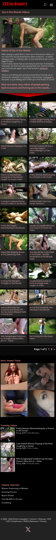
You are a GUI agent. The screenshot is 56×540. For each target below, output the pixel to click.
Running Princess (9, 492)
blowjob (48, 77)
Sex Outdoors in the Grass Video (41, 337)
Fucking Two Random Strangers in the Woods (11, 282)
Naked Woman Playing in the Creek (13, 147)
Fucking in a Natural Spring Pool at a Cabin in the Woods (13, 202)
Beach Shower (8, 495)
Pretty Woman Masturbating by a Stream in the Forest (42, 176)
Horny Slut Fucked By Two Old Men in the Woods (41, 308)
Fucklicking (6, 502)
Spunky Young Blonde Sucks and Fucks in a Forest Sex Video (42, 227)
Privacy (43, 521)
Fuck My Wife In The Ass (12, 499)
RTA (49, 519)
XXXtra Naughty (20, 519)
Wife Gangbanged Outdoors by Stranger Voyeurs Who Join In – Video (13, 338)
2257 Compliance (14, 521)
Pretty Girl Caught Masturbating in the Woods (13, 226)
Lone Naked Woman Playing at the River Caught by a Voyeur (13, 121)
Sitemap (42, 519)
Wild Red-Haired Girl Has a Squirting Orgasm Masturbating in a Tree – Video (41, 149)
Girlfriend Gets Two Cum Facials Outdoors (40, 202)
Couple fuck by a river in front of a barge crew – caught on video (40, 283)
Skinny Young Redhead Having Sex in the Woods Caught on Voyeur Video (12, 177)
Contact (33, 519)
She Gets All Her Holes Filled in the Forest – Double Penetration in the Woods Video (42, 255)
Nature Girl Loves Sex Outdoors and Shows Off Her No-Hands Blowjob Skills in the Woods (13, 310)
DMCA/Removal (30, 521)
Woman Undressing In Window (15, 488)
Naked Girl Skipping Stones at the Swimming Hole (13, 253)
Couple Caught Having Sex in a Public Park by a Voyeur (42, 120)
